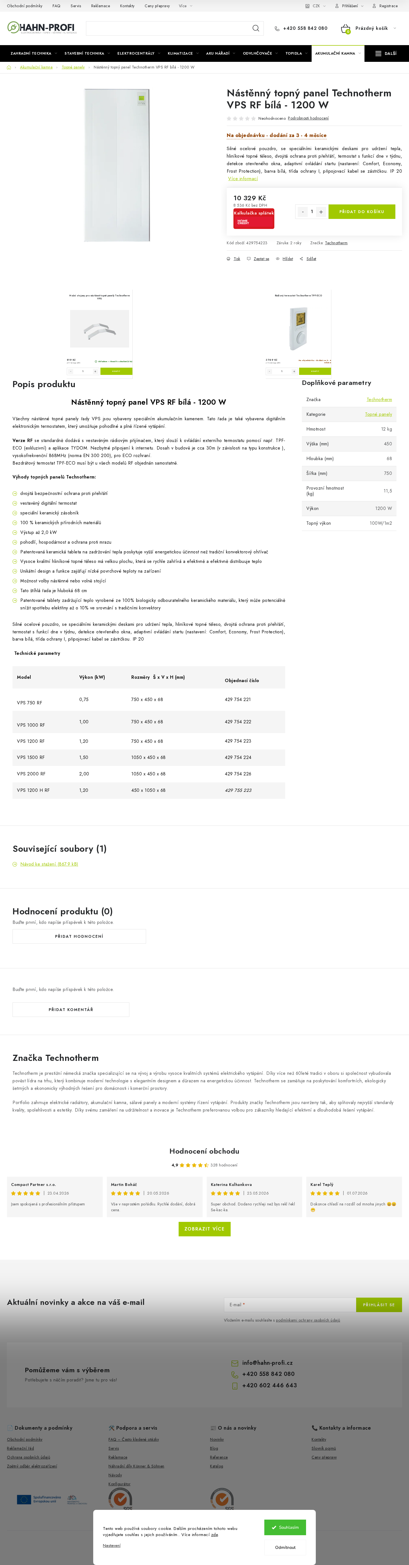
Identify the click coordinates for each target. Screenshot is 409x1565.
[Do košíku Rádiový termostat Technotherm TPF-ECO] (315, 371)
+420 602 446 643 (269, 1385)
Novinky (217, 1439)
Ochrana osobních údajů (28, 1457)
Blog (214, 1448)
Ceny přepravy (157, 6)
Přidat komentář (71, 1009)
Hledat (256, 28)
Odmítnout (285, 1547)
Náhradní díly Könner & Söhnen (136, 1466)
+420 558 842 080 (304, 28)
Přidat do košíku (362, 211)
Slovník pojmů (324, 1448)
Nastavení (111, 1546)
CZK (316, 6)
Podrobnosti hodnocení (308, 118)
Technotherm (336, 243)
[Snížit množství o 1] (303, 212)
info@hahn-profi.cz (267, 1363)
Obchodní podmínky (25, 6)
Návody (115, 1475)
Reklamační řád (20, 1448)
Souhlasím (289, 1527)
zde (214, 1535)
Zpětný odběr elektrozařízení (32, 1466)
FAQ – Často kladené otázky (134, 1439)
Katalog (216, 1466)
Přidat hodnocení (79, 936)
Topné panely (378, 414)
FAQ (57, 6)
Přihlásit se (379, 1305)
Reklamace (100, 6)
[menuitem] (34, 53)
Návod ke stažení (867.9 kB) (49, 864)
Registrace (389, 6)
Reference (219, 1457)
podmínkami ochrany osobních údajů (308, 1320)
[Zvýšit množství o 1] (321, 212)
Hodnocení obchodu (204, 1151)
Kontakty (127, 6)
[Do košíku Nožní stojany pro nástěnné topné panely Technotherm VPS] (116, 371)
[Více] (386, 53)
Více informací (243, 178)
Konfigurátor (119, 1484)
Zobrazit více (204, 1229)
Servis (76, 6)
